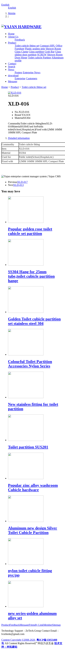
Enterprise (20, 78)
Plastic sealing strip (35, 48)
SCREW (41, 54)
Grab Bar (49, 51)
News (11, 69)
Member (47, 624)
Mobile (12, 13)
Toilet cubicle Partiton (39, 57)
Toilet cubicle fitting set (27, 45)
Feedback (20, 39)
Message (12, 81)
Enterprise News (31, 72)
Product (12, 42)
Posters (18, 72)
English (5, 4)
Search (11, 66)
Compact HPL (47, 45)
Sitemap (56, 624)
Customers (31, 78)
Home (11, 33)
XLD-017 (22, 182)
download (13, 75)
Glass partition (36, 51)
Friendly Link (36, 624)
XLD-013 (18, 185)
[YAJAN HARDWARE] (21, 27)
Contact (12, 63)
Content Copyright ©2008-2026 (18, 639)
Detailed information (19, 138)
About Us (13, 36)
